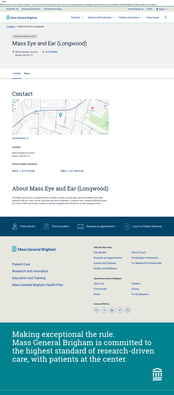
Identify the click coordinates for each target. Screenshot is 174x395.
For (140, 296)
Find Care (75, 20)
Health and (105, 270)
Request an (108, 260)
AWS (102, 136)
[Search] (165, 20)
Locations (11, 29)
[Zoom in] (15, 104)
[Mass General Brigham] (22, 20)
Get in (139, 254)
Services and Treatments (99, 20)
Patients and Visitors (129, 20)
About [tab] (27, 76)
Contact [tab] (17, 76)
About (99, 285)
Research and (30, 273)
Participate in (145, 260)
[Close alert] (160, 3)
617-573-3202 (51, 54)
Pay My (100, 254)
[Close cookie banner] (158, 388)
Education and (29, 280)
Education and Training (53, 11)
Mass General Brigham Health (37, 287)
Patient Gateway (134, 11)
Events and (105, 265)
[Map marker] (60, 117)
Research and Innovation (31, 11)
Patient (21, 267)
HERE (106, 136)
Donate (149, 11)
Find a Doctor (152, 20)
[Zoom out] (15, 108)
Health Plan (11, 11)
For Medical (146, 265)
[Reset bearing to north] (15, 111)
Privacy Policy (51, 390)
